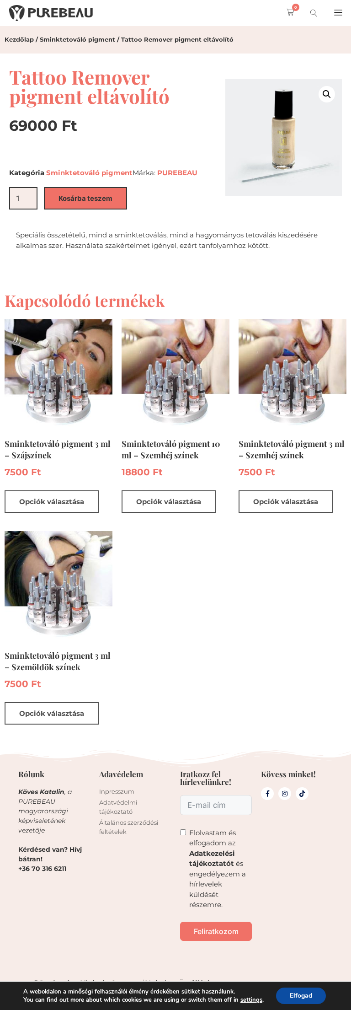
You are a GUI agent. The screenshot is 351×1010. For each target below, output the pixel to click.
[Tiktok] (302, 793)
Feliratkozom (216, 931)
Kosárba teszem (85, 198)
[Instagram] (284, 793)
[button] (288, 13)
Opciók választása (51, 501)
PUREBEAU (177, 172)
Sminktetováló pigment (77, 39)
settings (251, 1000)
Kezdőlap (19, 39)
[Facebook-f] (267, 793)
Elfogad (301, 995)
